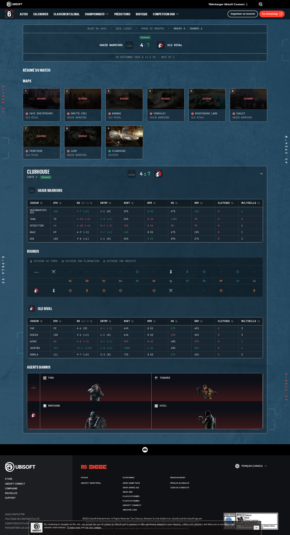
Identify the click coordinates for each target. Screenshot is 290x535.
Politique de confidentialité (22, 518)
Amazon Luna (130, 510)
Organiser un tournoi (243, 13)
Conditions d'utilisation (19, 523)
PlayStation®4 (131, 501)
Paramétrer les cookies (19, 527)
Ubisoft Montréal (91, 483)
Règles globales (179, 483)
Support (10, 498)
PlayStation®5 (131, 496)
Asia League (124, 28)
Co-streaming (270, 13)
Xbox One (128, 492)
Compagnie (11, 488)
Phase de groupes (152, 28)
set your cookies (93, 527)
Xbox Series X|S (131, 487)
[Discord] (145, 449)
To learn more (74, 527)
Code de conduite (179, 487)
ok (256, 528)
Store (8, 479)
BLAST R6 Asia (97, 28)
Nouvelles (11, 493)
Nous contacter (15, 514)
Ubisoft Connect (15, 484)
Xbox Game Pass (131, 483)
